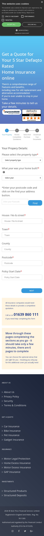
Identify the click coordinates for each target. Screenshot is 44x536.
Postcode (8, 257)
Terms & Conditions (15, 405)
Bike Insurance (12, 430)
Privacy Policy (11, 396)
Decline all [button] (32, 24)
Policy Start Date (12, 271)
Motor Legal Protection (17, 458)
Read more (30, 13)
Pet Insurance (11, 435)
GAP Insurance (12, 472)
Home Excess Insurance (17, 463)
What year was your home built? (22, 168)
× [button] (42, 2)
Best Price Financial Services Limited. (25, 511)
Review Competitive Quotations (17, 137)
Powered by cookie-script (22, 33)
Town (5, 229)
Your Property (7, 135)
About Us (9, 392)
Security (8, 401)
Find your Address (36, 204)
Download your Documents (37, 137)
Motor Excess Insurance (17, 467)
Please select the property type (20, 154)
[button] (22, 30)
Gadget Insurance (14, 439)
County (6, 243)
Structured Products (15, 491)
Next (31, 290)
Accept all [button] (11, 24)
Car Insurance (11, 426)
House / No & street (14, 215)
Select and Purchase (27, 136)
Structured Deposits (15, 495)
